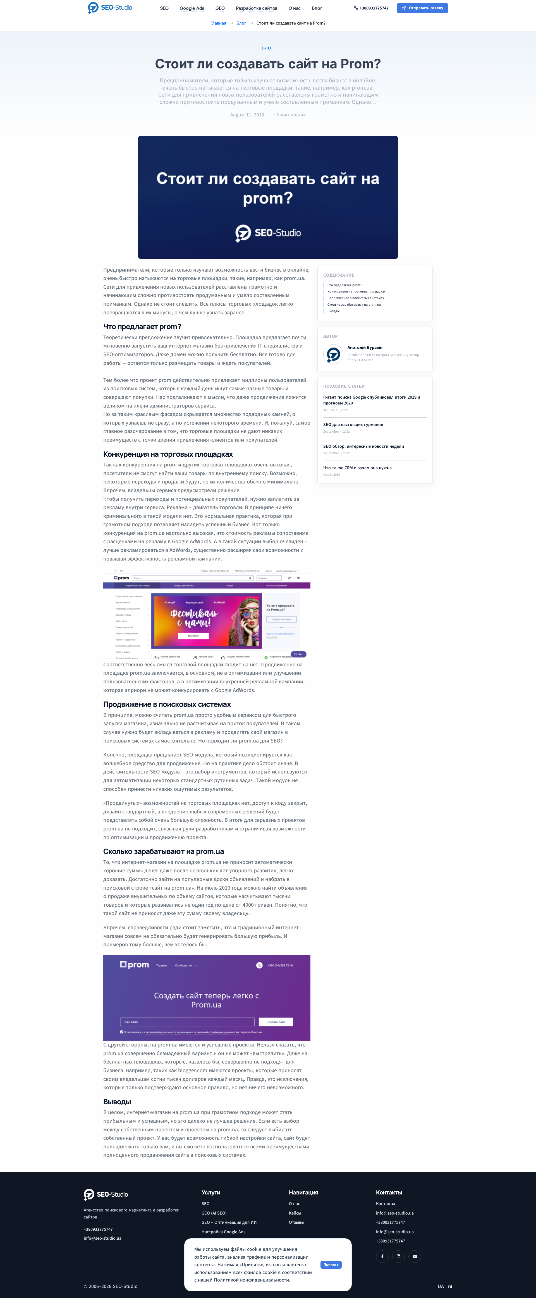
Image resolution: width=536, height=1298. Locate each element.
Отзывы (296, 1222)
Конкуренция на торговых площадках (356, 291)
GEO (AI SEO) (214, 1213)
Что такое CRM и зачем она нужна (357, 468)
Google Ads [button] (192, 8)
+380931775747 (98, 1229)
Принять (331, 1264)
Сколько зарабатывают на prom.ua (354, 305)
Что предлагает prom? (344, 285)
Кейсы (295, 1213)
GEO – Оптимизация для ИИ (229, 1222)
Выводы (333, 311)
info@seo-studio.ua (395, 1213)
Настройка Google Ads (223, 1232)
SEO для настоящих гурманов (353, 425)
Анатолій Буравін (365, 347)
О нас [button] (295, 8)
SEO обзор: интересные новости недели (363, 446)
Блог (317, 8)
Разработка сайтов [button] (257, 8)
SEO (206, 1204)
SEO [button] (164, 8)
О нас (294, 1204)
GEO (220, 8)
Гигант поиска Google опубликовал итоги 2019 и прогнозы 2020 (371, 400)
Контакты (385, 1204)
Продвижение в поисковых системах (355, 298)
